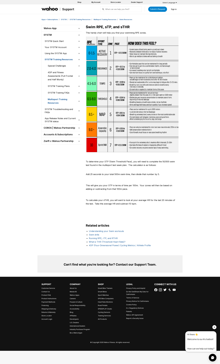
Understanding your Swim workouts (106, 231)
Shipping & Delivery (49, 309)
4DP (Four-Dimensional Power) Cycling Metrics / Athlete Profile (120, 245)
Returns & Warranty (49, 312)
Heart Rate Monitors (105, 302)
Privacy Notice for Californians (137, 301)
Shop (79, 2)
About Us (73, 288)
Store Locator (116, 2)
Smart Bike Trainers (105, 288)
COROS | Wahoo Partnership (59, 127)
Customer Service (48, 288)
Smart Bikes (102, 292)
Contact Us (46, 292)
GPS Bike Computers (106, 298)
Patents (129, 311)
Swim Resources (125, 19)
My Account (95, 2)
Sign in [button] (174, 9)
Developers (74, 319)
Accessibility (74, 309)
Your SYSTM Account (55, 47)
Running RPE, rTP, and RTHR (103, 238)
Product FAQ (46, 295)
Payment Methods (48, 302)
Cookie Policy (131, 305)
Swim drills (94, 234)
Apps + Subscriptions (50, 19)
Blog (71, 312)
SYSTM (64, 19)
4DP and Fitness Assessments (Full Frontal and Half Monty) (60, 76)
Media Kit (73, 292)
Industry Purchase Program (80, 329)
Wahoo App (50, 28)
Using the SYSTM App (56, 53)
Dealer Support (137, 2)
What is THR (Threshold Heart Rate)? (107, 242)
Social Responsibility (77, 305)
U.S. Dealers (74, 322)
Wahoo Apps (74, 295)
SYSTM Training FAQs (58, 92)
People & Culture (76, 302)
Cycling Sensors (104, 312)
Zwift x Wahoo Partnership (58, 141)
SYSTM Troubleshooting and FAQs (59, 111)
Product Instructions (49, 298)
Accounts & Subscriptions (58, 134)
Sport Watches (103, 295)
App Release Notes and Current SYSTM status (60, 120)
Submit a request (157, 9)
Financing (45, 305)
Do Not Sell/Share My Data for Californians (137, 293)
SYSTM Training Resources (80, 19)
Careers (73, 298)
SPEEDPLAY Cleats (105, 309)
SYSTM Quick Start (54, 41)
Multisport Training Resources (105, 19)
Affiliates (73, 316)
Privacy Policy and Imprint (135, 288)
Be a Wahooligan (76, 333)
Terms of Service (132, 298)
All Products (102, 319)
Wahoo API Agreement (134, 315)
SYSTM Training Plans (59, 86)
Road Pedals (102, 305)
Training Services (104, 316)
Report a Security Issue (134, 318)
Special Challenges (57, 66)
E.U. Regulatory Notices (135, 308)
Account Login (47, 319)
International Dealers (77, 326)
